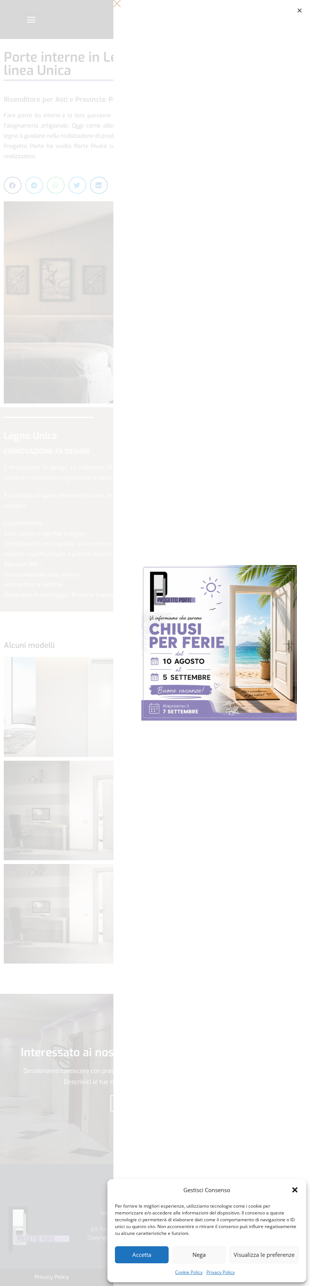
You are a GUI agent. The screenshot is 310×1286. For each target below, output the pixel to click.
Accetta (141, 1254)
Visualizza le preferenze (264, 1254)
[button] (295, 1190)
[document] (155, 643)
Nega (199, 1254)
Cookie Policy (189, 1272)
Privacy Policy (220, 1272)
